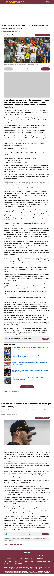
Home (5, 391)
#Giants (20, 291)
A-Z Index (6, 563)
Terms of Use (7, 561)
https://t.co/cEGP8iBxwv (38, 297)
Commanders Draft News (15, 544)
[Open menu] (3, 2)
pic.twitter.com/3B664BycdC (12, 160)
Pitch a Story (28, 558)
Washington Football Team (14, 118)
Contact (27, 556)
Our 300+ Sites (41, 556)
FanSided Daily (18, 558)
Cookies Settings (18, 563)
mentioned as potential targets (30, 490)
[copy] (13, 35)
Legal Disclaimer (30, 561)
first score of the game (31, 143)
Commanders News (14, 391)
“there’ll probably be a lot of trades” (18, 463)
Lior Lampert (7, 414)
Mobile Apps (7, 558)
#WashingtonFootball (30, 158)
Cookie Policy (17, 561)
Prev (8, 69)
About (5, 556)
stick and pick (18, 497)
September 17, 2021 (27, 162)
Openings (16, 556)
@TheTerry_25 (20, 148)
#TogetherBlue (27, 297)
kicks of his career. (19, 312)
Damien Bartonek (8, 31)
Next (45, 69)
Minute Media (10, 567)
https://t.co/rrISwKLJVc (39, 223)
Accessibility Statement (43, 561)
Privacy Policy (41, 558)
